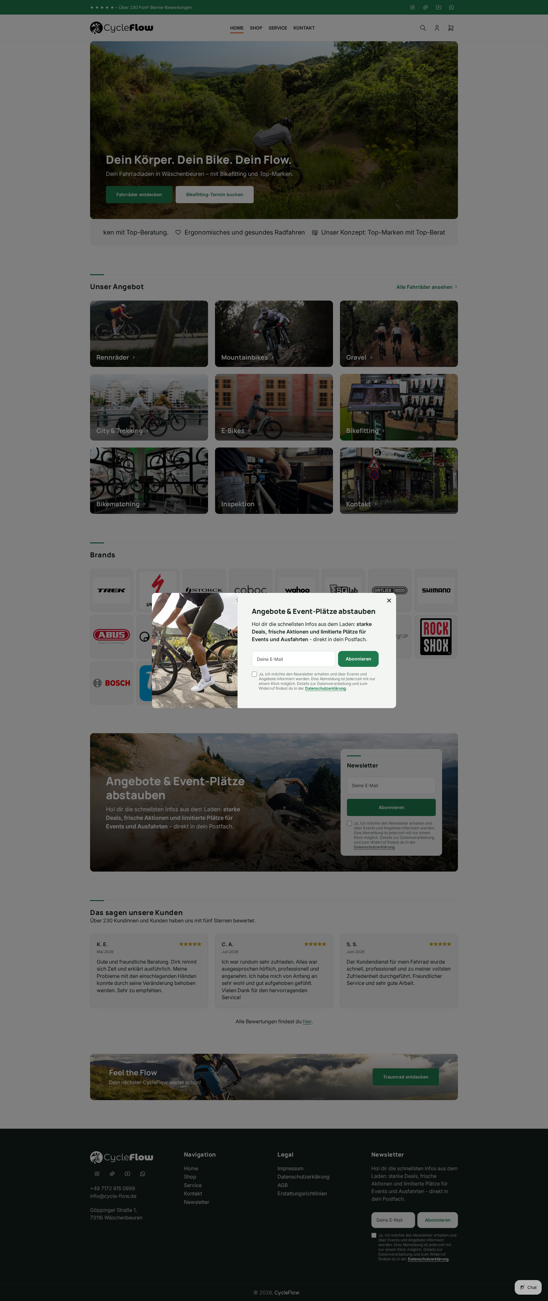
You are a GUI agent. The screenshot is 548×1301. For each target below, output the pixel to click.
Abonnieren (358, 658)
